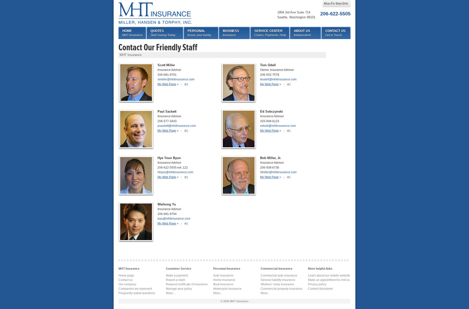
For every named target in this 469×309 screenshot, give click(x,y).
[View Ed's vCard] (289, 130)
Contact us (125, 280)
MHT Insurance (155, 13)
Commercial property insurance (281, 288)
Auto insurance (223, 275)
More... (170, 293)
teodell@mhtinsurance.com (278, 79)
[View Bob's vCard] (289, 177)
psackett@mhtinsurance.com (177, 126)
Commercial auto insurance (279, 275)
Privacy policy (317, 284)
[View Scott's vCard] (186, 84)
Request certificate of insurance (187, 284)
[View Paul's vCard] (186, 130)
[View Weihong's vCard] (186, 223)
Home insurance (224, 280)
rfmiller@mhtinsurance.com (278, 172)
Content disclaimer (320, 288)
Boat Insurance (223, 284)
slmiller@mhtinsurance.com (176, 79)
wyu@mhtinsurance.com (174, 218)
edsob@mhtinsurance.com (278, 126)
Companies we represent (135, 288)
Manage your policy (179, 288)
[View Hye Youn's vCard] (186, 177)
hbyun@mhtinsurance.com (175, 172)
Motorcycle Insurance (227, 288)
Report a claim (175, 280)
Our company (127, 284)
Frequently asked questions (136, 293)
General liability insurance (278, 280)
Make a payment (177, 275)
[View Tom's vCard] (289, 84)
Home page (126, 275)
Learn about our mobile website (329, 275)
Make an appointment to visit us (329, 280)
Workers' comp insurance (277, 284)
